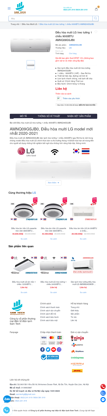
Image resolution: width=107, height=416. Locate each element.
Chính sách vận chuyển (50, 310)
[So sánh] (36, 211)
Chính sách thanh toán (50, 307)
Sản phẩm (75, 313)
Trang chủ (75, 307)
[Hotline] (103, 386)
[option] (31, 44)
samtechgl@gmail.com (25, 394)
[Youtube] (53, 349)
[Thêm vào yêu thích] (96, 31)
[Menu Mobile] (9, 8)
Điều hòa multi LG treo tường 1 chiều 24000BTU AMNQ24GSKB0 (54, 283)
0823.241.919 (21, 400)
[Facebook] (42, 349)
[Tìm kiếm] (96, 18)
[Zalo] (103, 393)
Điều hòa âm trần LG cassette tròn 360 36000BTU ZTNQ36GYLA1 (53, 229)
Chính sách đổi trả (48, 313)
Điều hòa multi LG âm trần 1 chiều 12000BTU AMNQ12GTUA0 (24, 283)
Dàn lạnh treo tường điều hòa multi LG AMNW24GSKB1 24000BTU (83, 283)
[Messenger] (103, 399)
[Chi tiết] (11, 265)
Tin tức (74, 317)
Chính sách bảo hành (49, 317)
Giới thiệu (75, 310)
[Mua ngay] (11, 211)
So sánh (24, 239)
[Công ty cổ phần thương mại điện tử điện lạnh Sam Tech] (20, 8)
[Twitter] (48, 349)
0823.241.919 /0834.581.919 (32, 397)
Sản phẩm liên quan (21, 246)
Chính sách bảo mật (49, 320)
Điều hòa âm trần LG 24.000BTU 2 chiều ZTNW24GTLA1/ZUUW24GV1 (83, 229)
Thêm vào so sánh (63, 93)
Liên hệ (74, 320)
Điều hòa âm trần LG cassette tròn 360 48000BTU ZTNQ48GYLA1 (24, 229)
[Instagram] (59, 349)
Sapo (93, 410)
